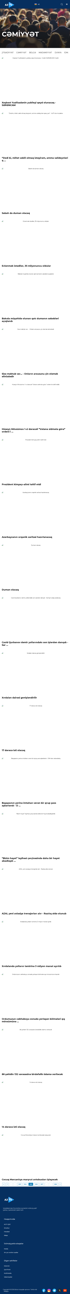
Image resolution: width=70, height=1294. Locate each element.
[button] (38, 4)
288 (55, 1184)
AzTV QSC (7, 1224)
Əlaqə (6, 1235)
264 (25, 1184)
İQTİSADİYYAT (7, 52)
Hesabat (7, 1231)
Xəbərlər (7, 1266)
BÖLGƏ (32, 52)
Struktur (6, 1228)
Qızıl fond (7, 1269)
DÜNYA (58, 52)
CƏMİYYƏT (21, 52)
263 (19, 1184)
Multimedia (7, 1273)
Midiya (6, 1291)
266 (36, 1184)
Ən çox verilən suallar (11, 1252)
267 (42, 1184)
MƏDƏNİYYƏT (45, 52)
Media (6, 1249)
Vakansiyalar (8, 1277)
